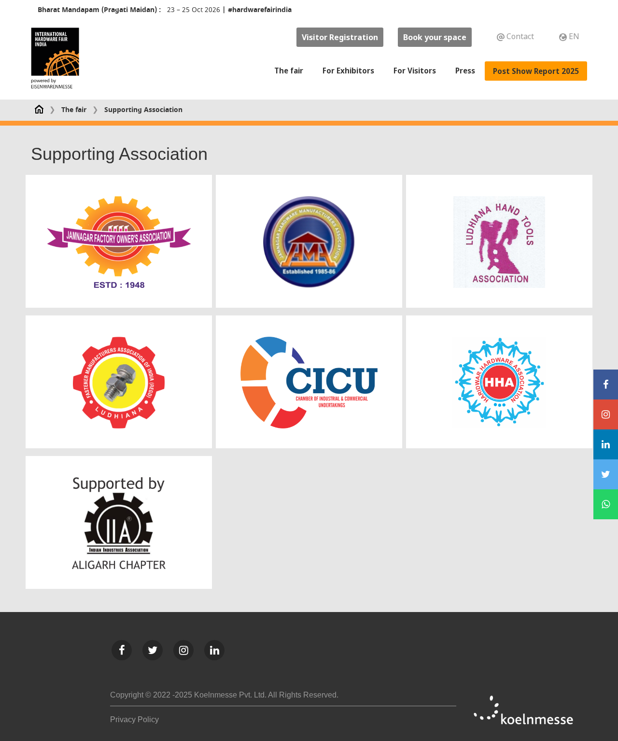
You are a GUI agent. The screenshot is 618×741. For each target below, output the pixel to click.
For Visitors (414, 70)
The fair (288, 70)
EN (573, 36)
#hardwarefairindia (260, 10)
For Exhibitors (348, 70)
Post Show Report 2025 (536, 71)
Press (465, 70)
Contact (520, 36)
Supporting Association (143, 110)
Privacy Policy (134, 719)
